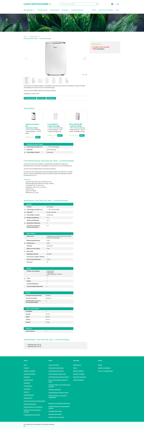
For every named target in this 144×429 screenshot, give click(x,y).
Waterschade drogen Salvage (56, 368)
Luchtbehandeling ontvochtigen (32, 415)
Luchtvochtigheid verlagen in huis (57, 374)
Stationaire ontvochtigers (55, 414)
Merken (94, 10)
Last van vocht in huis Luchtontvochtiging (34, 401)
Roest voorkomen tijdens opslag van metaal (58, 381)
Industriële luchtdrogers (54, 389)
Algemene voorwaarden (104, 368)
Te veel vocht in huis (53, 365)
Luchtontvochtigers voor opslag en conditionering (57, 396)
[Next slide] (84, 58)
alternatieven (100, 49)
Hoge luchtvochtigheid (29, 374)
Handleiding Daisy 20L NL (34, 344)
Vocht (25, 365)
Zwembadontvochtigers (77, 10)
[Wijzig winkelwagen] (118, 4)
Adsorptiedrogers (54, 10)
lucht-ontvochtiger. (38, 4)
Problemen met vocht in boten (56, 417)
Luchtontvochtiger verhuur (55, 411)
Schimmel (26, 368)
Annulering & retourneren (79, 377)
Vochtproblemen (28, 386)
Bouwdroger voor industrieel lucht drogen (59, 403)
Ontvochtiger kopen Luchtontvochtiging (58, 377)
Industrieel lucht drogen (30, 404)
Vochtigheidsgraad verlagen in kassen (58, 392)
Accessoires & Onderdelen (106, 10)
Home (25, 36)
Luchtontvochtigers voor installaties (33, 407)
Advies (75, 368)
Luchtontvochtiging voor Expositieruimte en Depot (59, 407)
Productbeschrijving (29, 98)
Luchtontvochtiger (28, 380)
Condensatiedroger (29, 395)
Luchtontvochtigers (43, 10)
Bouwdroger (27, 377)
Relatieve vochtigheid (29, 371)
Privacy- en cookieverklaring (105, 371)
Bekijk (37, 137)
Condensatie (27, 389)
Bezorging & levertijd (78, 374)
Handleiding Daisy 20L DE (34, 346)
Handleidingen (51, 98)
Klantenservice (77, 365)
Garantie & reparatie (78, 380)
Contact (117, 10)
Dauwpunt (26, 392)
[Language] (113, 4)
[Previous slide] (26, 58)
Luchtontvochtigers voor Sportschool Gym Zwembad (59, 385)
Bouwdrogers (65, 10)
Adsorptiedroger (28, 398)
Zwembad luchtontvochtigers (56, 371)
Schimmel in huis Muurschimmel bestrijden (32, 411)
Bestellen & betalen (78, 371)
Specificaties (41, 98)
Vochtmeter (27, 383)
